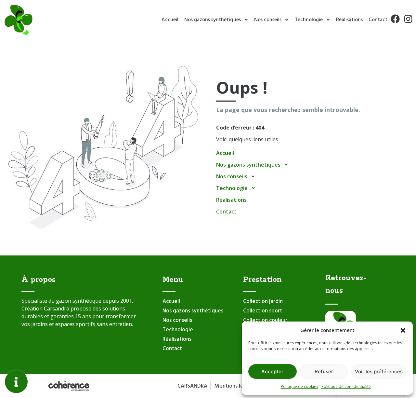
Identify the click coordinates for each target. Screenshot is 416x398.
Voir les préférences (379, 371)
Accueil (170, 20)
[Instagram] (408, 18)
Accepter (272, 371)
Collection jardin (263, 301)
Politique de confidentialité (346, 386)
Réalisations (349, 20)
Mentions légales (235, 386)
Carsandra (192, 386)
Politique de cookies (299, 386)
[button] (403, 330)
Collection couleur (265, 320)
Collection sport (262, 311)
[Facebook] (395, 18)
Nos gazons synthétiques (212, 20)
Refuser (324, 371)
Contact (378, 20)
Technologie (309, 20)
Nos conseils (267, 20)
